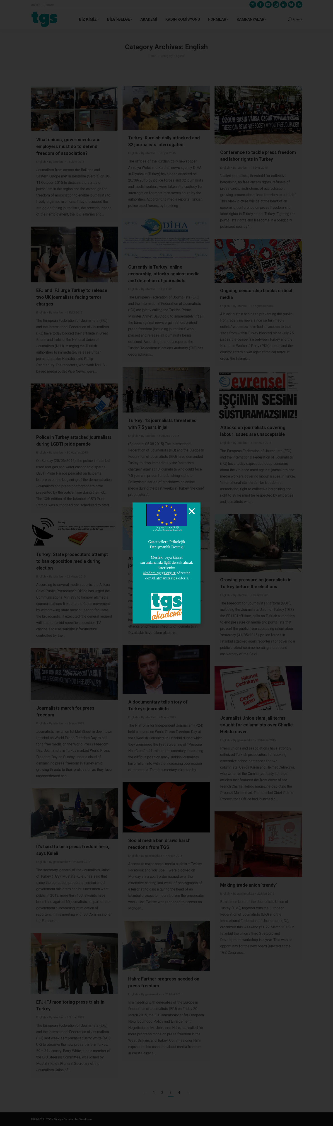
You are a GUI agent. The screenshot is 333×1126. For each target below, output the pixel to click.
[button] (192, 511)
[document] (166, 563)
